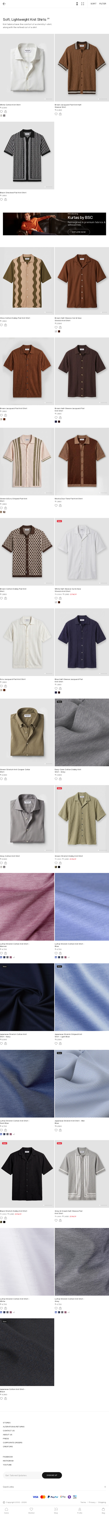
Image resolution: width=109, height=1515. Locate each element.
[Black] (59, 867)
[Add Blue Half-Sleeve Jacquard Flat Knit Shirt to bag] (60, 688)
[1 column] (77, 3)
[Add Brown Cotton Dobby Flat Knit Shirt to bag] (5, 598)
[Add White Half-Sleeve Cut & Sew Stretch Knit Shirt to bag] (60, 598)
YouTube (7, 1465)
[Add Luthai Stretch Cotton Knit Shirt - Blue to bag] (60, 953)
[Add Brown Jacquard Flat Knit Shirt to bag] (5, 415)
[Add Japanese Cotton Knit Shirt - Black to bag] (5, 1398)
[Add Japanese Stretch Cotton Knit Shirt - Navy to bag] (5, 1043)
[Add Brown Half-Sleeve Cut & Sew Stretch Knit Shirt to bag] (60, 327)
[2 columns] (82, 3)
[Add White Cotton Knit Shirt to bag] (5, 111)
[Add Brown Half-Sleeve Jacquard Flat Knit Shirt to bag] (60, 417)
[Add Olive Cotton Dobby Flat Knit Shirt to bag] (5, 325)
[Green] (55, 867)
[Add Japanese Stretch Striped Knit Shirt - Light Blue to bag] (60, 1043)
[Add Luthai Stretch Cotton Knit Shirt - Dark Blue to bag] (5, 1130)
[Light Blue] (55, 957)
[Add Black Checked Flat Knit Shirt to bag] (5, 199)
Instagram (8, 1461)
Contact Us (9, 1431)
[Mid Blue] (55, 421)
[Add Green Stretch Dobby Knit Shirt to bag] (60, 863)
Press (6, 1439)
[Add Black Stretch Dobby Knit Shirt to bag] (5, 1218)
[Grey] (4, 115)
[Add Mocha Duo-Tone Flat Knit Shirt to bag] (60, 505)
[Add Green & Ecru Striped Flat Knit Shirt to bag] (5, 508)
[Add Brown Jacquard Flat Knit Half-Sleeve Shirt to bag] (60, 114)
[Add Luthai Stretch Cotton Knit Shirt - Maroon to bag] (5, 953)
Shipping (102, 1502)
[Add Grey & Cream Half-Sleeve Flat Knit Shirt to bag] (60, 1220)
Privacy (92, 1502)
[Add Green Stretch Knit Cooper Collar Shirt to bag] (5, 779)
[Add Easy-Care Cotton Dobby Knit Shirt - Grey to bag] (60, 779)
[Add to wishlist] (1, 111)
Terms (83, 1502)
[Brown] (59, 331)
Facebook (8, 1457)
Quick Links (8, 1487)
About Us (7, 1435)
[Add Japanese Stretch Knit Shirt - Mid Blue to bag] (60, 1130)
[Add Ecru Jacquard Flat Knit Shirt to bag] (5, 686)
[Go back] (4, 4)
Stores (7, 1423)
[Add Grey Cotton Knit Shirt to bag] (5, 863)
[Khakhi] (4, 512)
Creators (8, 1447)
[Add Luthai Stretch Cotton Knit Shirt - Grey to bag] (60, 1308)
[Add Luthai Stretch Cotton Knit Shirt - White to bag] (5, 1308)
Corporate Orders (12, 1443)
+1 (14, 957)
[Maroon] (10, 957)
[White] (55, 331)
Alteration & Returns (13, 1427)
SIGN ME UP (52, 1475)
